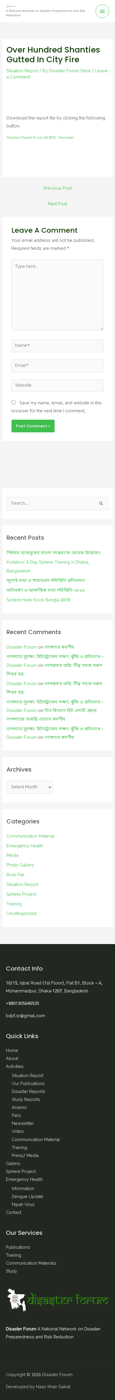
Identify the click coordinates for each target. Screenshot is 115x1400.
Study (11, 1271)
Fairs (16, 1116)
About (12, 1059)
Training (14, 904)
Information (23, 1189)
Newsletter (23, 1124)
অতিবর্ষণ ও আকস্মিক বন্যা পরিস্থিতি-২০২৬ (45, 590)
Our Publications (28, 1084)
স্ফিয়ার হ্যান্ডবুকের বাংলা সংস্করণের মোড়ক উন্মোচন (53, 553)
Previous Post (58, 188)
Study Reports (26, 1100)
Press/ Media (25, 1156)
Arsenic (19, 1108)
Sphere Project (21, 894)
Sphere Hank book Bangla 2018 (38, 600)
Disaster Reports (28, 1092)
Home (12, 1051)
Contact (13, 1213)
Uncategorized (21, 914)
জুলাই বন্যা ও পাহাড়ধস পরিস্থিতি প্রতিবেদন (45, 581)
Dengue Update (27, 1197)
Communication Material (30, 836)
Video (18, 1132)
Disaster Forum (21, 647)
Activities (15, 1067)
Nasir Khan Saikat (53, 1387)
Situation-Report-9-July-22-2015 (31, 137)
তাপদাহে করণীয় (59, 647)
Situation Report (22, 71)
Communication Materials (31, 1263)
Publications (18, 1247)
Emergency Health (24, 846)
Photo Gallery (20, 865)
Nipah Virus (23, 1205)
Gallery (13, 1164)
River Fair (15, 875)
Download (66, 137)
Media (12, 856)
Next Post (57, 204)
